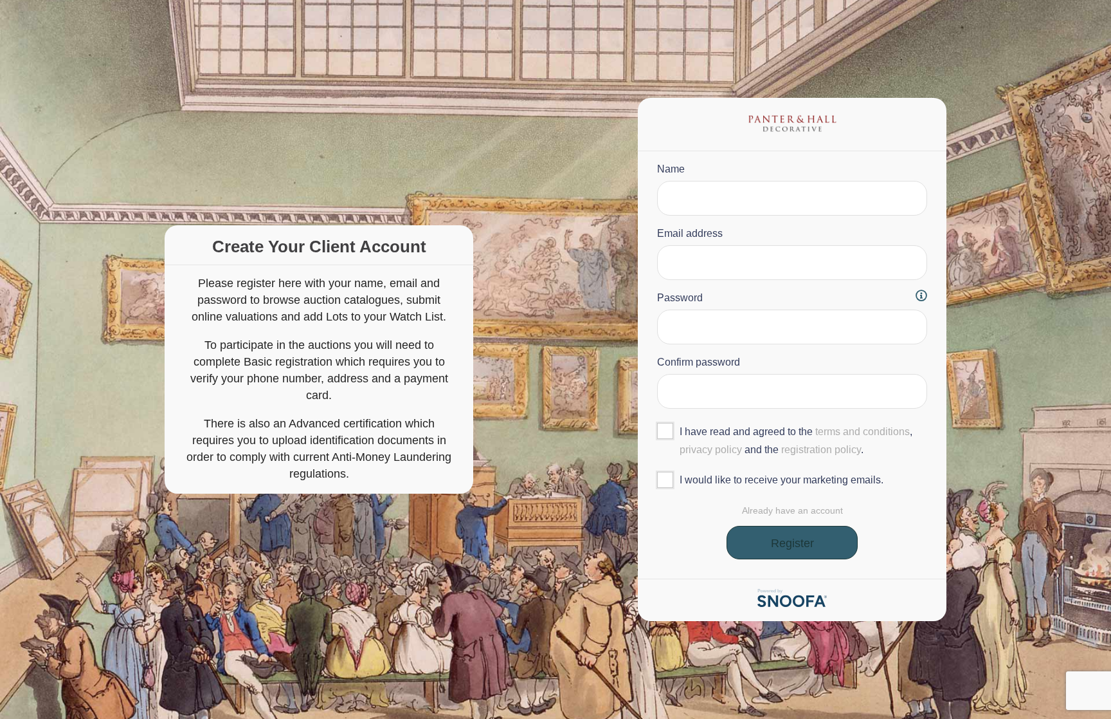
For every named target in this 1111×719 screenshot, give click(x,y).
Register (792, 543)
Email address (690, 233)
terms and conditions (862, 431)
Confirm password (698, 362)
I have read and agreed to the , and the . (796, 440)
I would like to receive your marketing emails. (781, 479)
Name (671, 168)
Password (680, 297)
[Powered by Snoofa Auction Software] (792, 603)
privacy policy (711, 449)
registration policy (821, 449)
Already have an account (792, 510)
